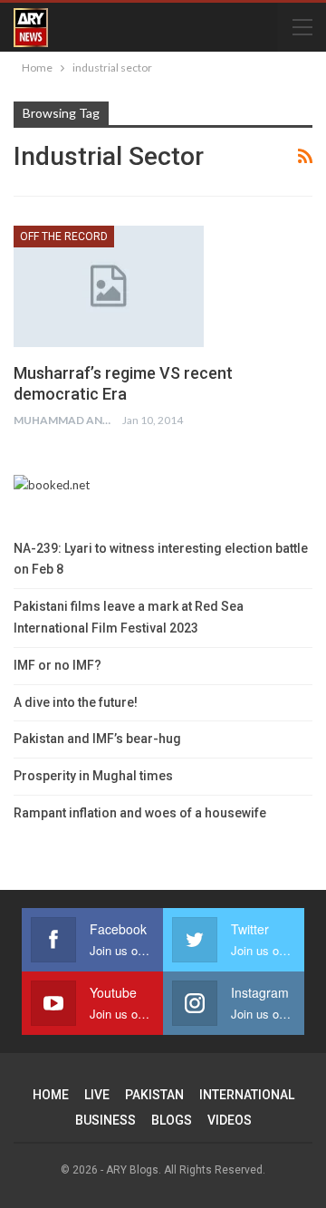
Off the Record (64, 236)
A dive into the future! (76, 702)
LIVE (97, 1094)
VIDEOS (229, 1120)
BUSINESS (105, 1120)
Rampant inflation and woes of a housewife (140, 813)
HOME (51, 1094)
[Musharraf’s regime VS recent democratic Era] (109, 286)
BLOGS (171, 1120)
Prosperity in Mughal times (93, 775)
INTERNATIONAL (246, 1094)
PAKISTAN (154, 1094)
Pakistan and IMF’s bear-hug (97, 738)
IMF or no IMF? (57, 665)
